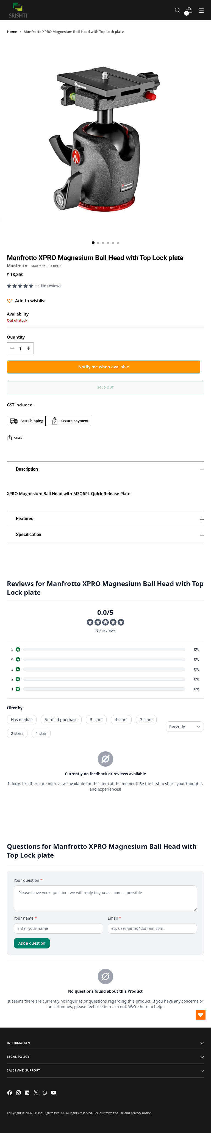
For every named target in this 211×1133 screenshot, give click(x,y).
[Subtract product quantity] (12, 348)
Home (12, 31)
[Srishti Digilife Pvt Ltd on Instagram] (19, 1093)
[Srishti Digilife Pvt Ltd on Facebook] (10, 1093)
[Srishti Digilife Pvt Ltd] (18, 10)
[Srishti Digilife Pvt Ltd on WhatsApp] (45, 1093)
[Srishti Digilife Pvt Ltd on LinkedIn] (27, 1093)
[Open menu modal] (201, 10)
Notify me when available (103, 366)
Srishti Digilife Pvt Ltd (49, 1113)
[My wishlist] (201, 1015)
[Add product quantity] (29, 348)
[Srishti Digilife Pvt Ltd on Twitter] (36, 1093)
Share (19, 438)
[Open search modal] (177, 10)
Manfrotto (17, 265)
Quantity (16, 337)
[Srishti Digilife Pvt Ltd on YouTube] (54, 1093)
